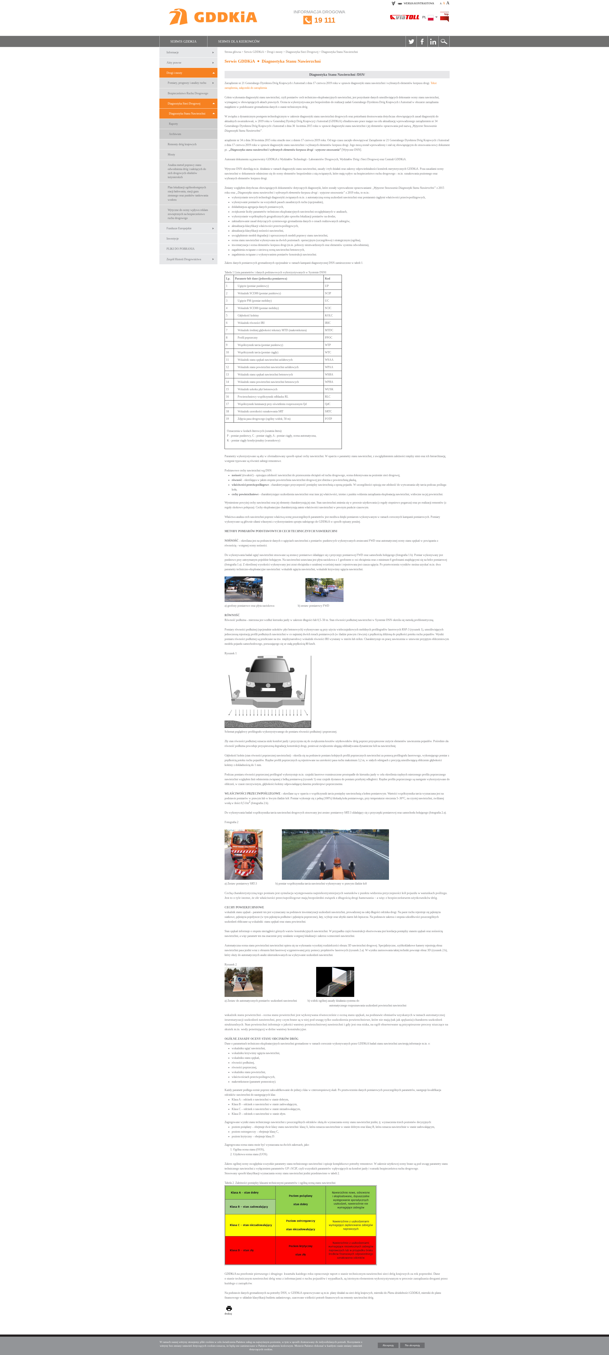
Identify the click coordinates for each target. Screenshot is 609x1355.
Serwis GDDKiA (183, 41)
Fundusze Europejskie (179, 228)
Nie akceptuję (412, 1345)
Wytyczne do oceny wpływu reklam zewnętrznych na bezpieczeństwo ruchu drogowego (188, 214)
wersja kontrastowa (419, 3)
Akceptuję (388, 1345)
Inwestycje (173, 238)
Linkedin (432, 41)
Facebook (422, 41)
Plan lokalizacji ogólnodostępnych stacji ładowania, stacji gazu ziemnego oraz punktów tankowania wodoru (188, 193)
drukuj (228, 1313)
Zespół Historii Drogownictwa (184, 259)
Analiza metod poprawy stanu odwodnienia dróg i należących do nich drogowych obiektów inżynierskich (187, 171)
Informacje (173, 52)
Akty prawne (174, 62)
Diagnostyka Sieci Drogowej (184, 103)
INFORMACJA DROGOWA (319, 17)
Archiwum (175, 134)
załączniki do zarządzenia (253, 88)
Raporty (173, 123)
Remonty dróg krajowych (182, 144)
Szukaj (443, 41)
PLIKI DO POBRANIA (181, 248)
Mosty (171, 154)
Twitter (411, 41)
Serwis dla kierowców (239, 41)
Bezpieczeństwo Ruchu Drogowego (188, 93)
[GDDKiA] (213, 17)
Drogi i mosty (174, 73)
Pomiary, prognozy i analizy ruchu (187, 83)
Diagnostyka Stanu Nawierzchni (187, 113)
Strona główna (233, 52)
